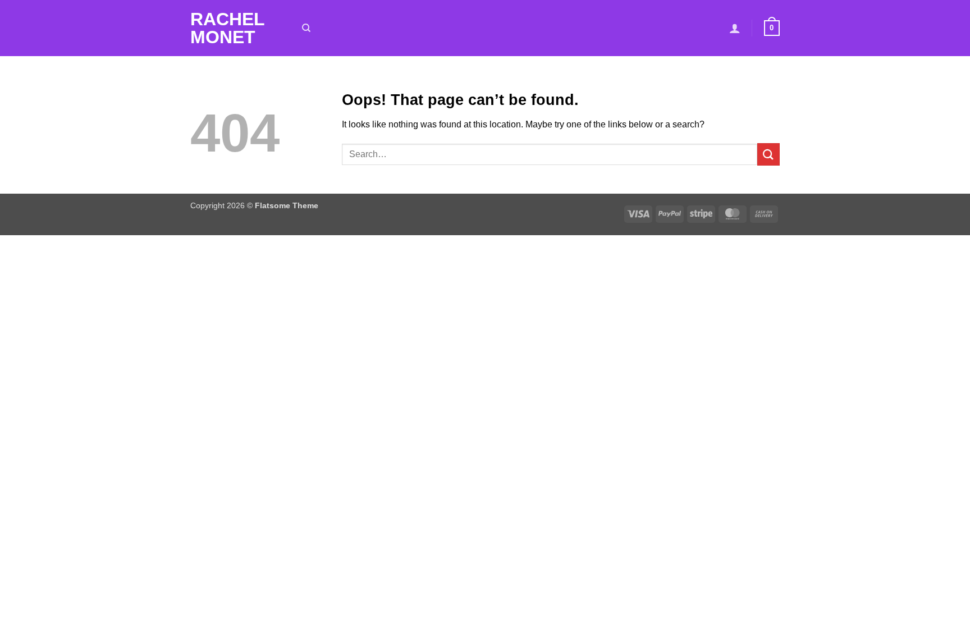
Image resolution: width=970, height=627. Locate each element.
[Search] (306, 28)
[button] (734, 28)
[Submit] (768, 154)
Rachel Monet (227, 28)
